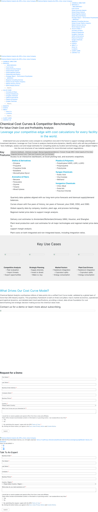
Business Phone (7, 398)
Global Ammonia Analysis (13, 69)
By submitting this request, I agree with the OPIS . (29, 425)
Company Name (7, 393)
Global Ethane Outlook (12, 70)
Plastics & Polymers (11, 99)
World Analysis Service (12, 85)
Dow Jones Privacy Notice (37, 426)
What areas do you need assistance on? (14, 487)
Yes (5, 419)
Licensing (72, 440)
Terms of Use (36, 424)
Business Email (6, 455)
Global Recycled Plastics (13, 74)
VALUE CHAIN (76, 28)
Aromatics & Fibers (11, 92)
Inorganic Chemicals (12, 95)
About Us (9, 111)
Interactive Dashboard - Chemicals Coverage (24, 152)
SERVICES (75, 5)
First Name (5, 377)
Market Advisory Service (13, 83)
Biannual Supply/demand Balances (49, 152)
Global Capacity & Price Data (83, 152)
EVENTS (74, 43)
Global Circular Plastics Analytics (15, 81)
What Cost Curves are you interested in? (14, 408)
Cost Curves (9, 67)
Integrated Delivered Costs (19, 154)
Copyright (78, 440)
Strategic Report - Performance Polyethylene (19, 76)
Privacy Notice (48, 440)
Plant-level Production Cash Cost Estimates (41, 154)
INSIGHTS (74, 41)
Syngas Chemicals (11, 101)
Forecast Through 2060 (67, 152)
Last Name (5, 382)
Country (5, 403)
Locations (9, 113)
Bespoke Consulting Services (14, 80)
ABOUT (74, 45)
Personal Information (63, 440)
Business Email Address (9, 387)
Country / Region (7, 482)
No (4, 421)
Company (5, 471)
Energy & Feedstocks (12, 94)
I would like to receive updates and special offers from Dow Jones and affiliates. (25, 416)
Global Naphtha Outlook (13, 72)
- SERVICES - (10, 78)
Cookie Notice (51, 426)
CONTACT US (7, 120)
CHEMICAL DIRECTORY (79, 3)
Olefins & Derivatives (12, 97)
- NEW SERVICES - (11, 65)
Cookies (55, 440)
